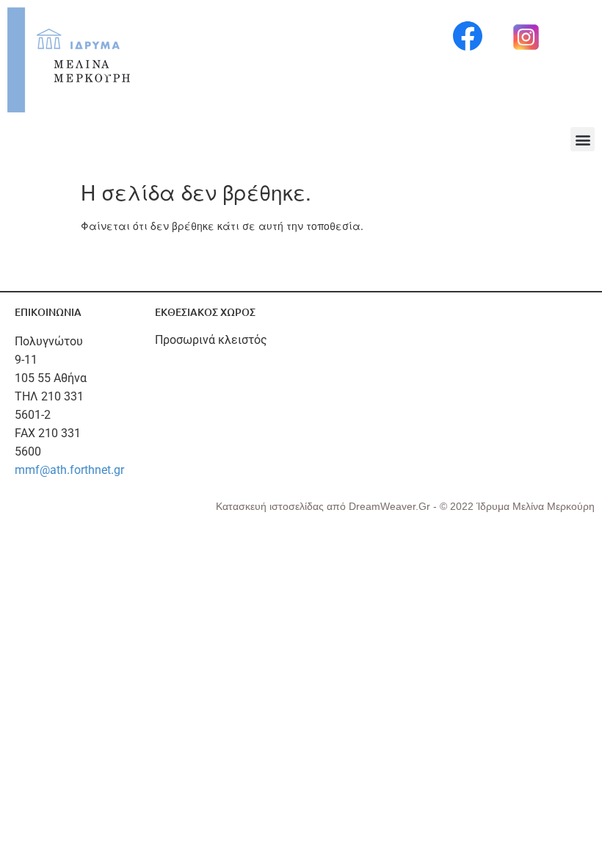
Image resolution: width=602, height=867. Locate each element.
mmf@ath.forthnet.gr (69, 470)
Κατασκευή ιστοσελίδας (271, 506)
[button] (582, 139)
